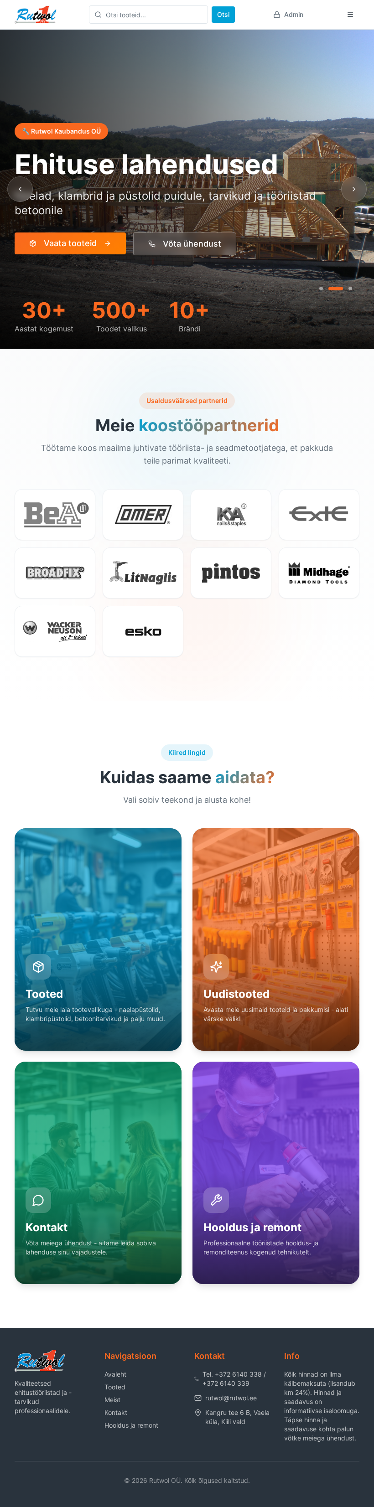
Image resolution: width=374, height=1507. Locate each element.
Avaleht (115, 1374)
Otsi (223, 14)
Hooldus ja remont (131, 1425)
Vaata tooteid (70, 243)
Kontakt (115, 1412)
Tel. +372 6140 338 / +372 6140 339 (234, 1378)
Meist (112, 1400)
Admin (293, 14)
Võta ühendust (192, 243)
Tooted (114, 1387)
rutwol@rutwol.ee (231, 1398)
